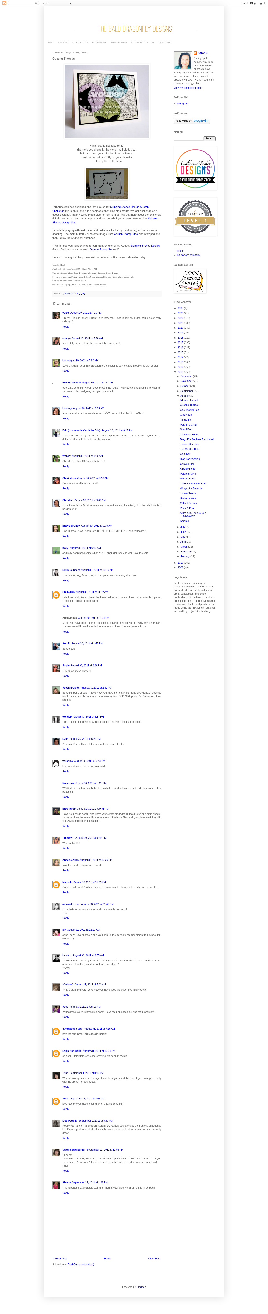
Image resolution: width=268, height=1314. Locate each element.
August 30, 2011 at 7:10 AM (85, 312)
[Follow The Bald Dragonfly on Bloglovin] (192, 122)
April (183, 541)
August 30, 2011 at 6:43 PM (89, 760)
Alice (65, 1098)
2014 (181, 357)
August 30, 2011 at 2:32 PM (96, 687)
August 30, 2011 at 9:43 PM (90, 837)
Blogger (141, 1286)
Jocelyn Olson (70, 687)
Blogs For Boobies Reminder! (197, 439)
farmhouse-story (72, 1028)
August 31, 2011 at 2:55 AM (88, 955)
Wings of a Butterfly (191, 488)
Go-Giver (185, 454)
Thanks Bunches (189, 444)
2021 (181, 323)
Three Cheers (188, 493)
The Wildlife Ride (190, 449)
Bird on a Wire (188, 498)
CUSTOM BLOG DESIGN (142, 42)
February (185, 551)
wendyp (67, 716)
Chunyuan (68, 592)
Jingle (66, 665)
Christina (67, 500)
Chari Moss (69, 478)
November (186, 381)
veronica (67, 760)
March (184, 546)
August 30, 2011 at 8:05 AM (88, 408)
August (184, 396)
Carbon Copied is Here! (193, 483)
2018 (181, 337)
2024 (181, 308)
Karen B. (203, 53)
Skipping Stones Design (145, 245)
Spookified (186, 429)
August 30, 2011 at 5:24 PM (85, 738)
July (183, 527)
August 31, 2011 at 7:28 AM (99, 1028)
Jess (65, 1006)
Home (107, 1258)
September (187, 390)
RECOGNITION (99, 42)
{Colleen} (67, 984)
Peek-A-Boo (187, 508)
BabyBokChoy (71, 525)
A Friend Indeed (189, 400)
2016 (181, 347)
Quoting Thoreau (189, 405)
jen (64, 929)
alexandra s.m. (71, 904)
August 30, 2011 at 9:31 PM (92, 808)
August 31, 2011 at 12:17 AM (83, 929)
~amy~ (66, 338)
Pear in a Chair (188, 424)
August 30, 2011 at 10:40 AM (97, 570)
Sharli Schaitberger (73, 1149)
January (185, 556)
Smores (184, 521)
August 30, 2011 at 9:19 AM (85, 548)
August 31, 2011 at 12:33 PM (99, 1051)
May (183, 536)
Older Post (154, 1258)
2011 (181, 372)
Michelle (67, 882)
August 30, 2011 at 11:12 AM (92, 592)
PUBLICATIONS (80, 42)
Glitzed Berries (188, 503)
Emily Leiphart (71, 570)
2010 (181, 562)
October (185, 386)
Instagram (182, 103)
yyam (65, 312)
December (186, 376)
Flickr (180, 250)
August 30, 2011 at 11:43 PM (97, 904)
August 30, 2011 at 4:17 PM (88, 716)
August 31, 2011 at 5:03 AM (90, 984)
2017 (181, 342)
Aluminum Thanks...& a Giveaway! (193, 514)
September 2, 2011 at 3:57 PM (96, 1120)
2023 (181, 313)
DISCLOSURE (165, 42)
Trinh (65, 1073)
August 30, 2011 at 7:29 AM (87, 338)
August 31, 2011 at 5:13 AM (85, 1006)
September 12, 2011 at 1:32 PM (90, 1182)
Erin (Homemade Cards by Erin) (81, 430)
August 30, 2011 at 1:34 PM (93, 617)
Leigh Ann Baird (71, 1051)
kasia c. (67, 955)
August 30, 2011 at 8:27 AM (117, 430)
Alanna (66, 1182)
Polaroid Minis (188, 473)
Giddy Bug (186, 414)
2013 (181, 362)
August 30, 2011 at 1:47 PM (87, 643)
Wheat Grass (187, 478)
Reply (65, 326)
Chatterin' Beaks (189, 434)
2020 (181, 327)
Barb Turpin (69, 808)
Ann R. (66, 643)
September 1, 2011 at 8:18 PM (87, 1073)
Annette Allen (70, 859)
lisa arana (68, 783)
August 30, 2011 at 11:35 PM (89, 882)
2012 (181, 367)
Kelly (65, 548)
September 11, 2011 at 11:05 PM (105, 1149)
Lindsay (67, 408)
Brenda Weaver (71, 382)
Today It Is (185, 419)
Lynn (65, 738)
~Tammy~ (68, 837)
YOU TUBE (63, 42)
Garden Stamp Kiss (126, 234)
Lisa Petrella (69, 1120)
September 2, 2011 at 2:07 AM (87, 1098)
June (183, 532)
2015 (181, 352)
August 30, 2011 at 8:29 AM (87, 455)
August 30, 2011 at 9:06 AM (90, 500)
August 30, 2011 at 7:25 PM (90, 783)
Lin (64, 360)
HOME (50, 42)
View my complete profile (188, 87)
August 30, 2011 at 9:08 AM (96, 525)
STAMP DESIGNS (119, 42)
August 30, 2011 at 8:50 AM (92, 478)
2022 (181, 317)
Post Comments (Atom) (81, 1264)
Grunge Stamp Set (101, 249)
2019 (181, 332)
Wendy (66, 455)
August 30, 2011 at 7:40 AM (97, 382)
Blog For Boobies (190, 459)
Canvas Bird (187, 463)
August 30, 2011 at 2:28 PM (86, 665)
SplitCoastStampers (188, 255)
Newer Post (60, 1258)
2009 (181, 567)
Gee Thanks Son (189, 410)
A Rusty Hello (187, 468)
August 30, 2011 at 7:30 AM (82, 360)
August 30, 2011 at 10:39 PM (96, 859)
